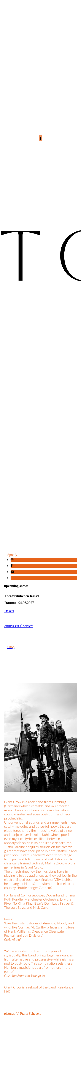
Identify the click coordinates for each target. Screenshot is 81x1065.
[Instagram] (12, 560)
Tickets (9, 611)
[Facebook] (12, 566)
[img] (40, 266)
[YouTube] (12, 572)
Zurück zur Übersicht (18, 626)
